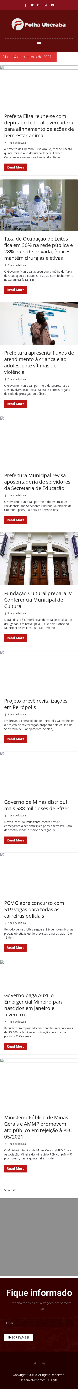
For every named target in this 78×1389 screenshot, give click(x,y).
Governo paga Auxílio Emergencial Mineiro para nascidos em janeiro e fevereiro (33, 1005)
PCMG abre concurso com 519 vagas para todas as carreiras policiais (34, 909)
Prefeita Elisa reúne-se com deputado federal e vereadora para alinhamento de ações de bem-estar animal (39, 126)
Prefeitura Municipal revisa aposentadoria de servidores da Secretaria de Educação (37, 481)
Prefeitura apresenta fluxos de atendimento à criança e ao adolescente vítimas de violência (39, 362)
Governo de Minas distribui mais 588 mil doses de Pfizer (36, 805)
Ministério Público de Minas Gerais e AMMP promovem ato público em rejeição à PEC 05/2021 (38, 1127)
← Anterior (8, 1190)
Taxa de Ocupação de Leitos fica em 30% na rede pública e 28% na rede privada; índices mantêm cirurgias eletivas (38, 248)
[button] (39, 42)
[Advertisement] (39, 1237)
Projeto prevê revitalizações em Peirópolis (35, 703)
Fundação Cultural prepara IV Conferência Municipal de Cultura (38, 599)
